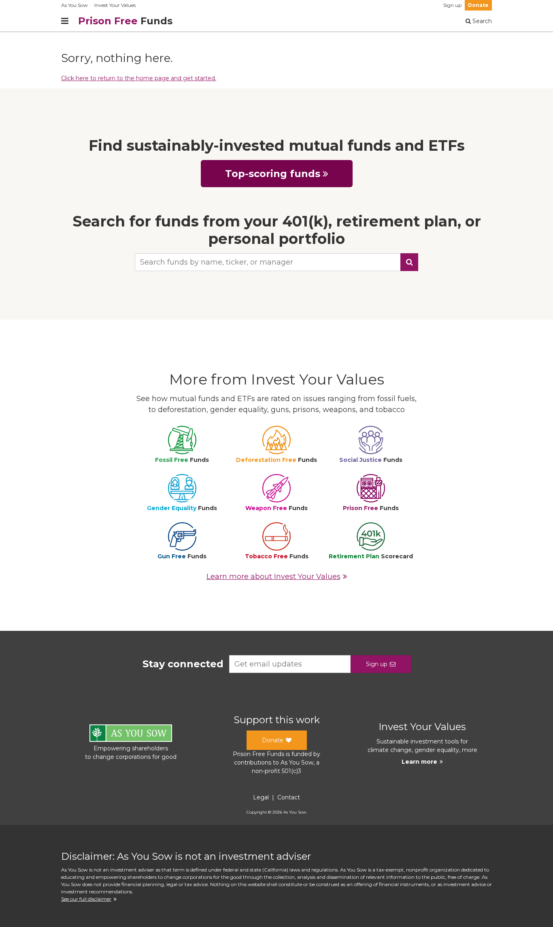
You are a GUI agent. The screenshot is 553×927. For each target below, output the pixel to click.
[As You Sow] (130, 734)
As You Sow (74, 5)
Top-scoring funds (272, 173)
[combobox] (276, 262)
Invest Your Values (115, 5)
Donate (478, 5)
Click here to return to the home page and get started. (138, 78)
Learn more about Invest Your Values (273, 576)
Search (481, 21)
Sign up (452, 5)
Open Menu (64, 21)
